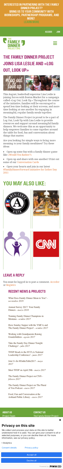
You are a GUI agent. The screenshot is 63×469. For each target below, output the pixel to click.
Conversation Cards (28, 162)
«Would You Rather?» (20, 154)
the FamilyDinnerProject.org (14, 43)
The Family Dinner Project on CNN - (25, 377)
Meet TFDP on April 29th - (27, 369)
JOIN (58, 31)
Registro (11, 285)
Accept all (31, 454)
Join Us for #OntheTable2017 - (25, 362)
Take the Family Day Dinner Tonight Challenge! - (25, 344)
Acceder (48, 31)
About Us (7, 412)
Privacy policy (31, 448)
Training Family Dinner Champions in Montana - (26, 317)
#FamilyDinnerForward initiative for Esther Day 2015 (30, 171)
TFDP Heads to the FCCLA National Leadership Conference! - (25, 353)
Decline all (31, 460)
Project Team (8, 416)
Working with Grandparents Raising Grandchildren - (25, 335)
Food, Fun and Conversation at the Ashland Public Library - (25, 395)
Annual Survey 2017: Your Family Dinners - (24, 308)
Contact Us (40, 412)
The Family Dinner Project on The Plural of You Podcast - (27, 386)
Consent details (9, 448)
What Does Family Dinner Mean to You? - (28, 299)
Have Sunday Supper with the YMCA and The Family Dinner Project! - (28, 326)
